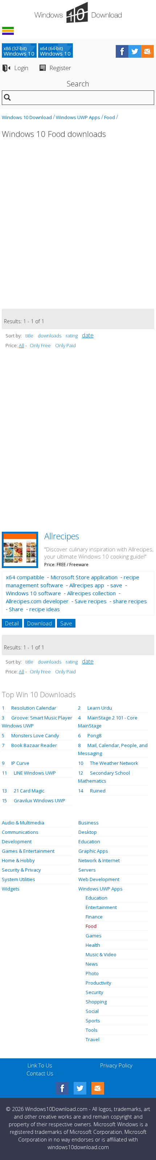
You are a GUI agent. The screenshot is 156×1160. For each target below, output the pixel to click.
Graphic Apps (93, 851)
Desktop (87, 832)
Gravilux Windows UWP (39, 800)
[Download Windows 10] (78, 12)
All (21, 345)
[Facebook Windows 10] (62, 1088)
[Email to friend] (147, 51)
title (29, 335)
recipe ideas (44, 609)
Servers (87, 870)
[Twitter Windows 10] (80, 1088)
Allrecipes (61, 536)
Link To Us (40, 1065)
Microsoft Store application (84, 577)
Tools (92, 1030)
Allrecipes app (86, 585)
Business (88, 822)
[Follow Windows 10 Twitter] (134, 51)
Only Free (40, 345)
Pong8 (94, 735)
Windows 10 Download (27, 117)
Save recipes (91, 601)
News (92, 964)
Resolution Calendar (33, 708)
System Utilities (18, 879)
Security (94, 992)
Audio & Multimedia (23, 822)
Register (60, 68)
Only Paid (65, 345)
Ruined (98, 790)
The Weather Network (114, 763)
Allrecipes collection (91, 593)
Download (39, 623)
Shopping (96, 1001)
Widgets (11, 888)
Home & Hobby (18, 860)
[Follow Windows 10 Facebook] (122, 51)
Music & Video (101, 954)
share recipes (130, 601)
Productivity (98, 982)
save (116, 585)
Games (94, 935)
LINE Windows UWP (35, 773)
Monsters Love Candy (35, 735)
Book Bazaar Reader (34, 745)
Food (109, 117)
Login (21, 68)
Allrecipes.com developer (37, 601)
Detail (12, 623)
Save (66, 623)
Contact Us (39, 1073)
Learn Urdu (99, 708)
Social (92, 1011)
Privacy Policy (116, 1065)
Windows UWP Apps (78, 117)
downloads (49, 335)
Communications (20, 832)
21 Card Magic (29, 790)
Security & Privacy (21, 870)
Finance (94, 916)
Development (17, 841)
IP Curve (20, 763)
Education (89, 841)
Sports (93, 1020)
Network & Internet (99, 860)
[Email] (97, 1088)
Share (16, 609)
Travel (92, 1039)
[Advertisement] (78, 228)
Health (93, 945)
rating (72, 335)
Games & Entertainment (28, 851)
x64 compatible (25, 577)
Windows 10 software (33, 593)
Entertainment (101, 907)
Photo (92, 973)
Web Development (98, 879)
